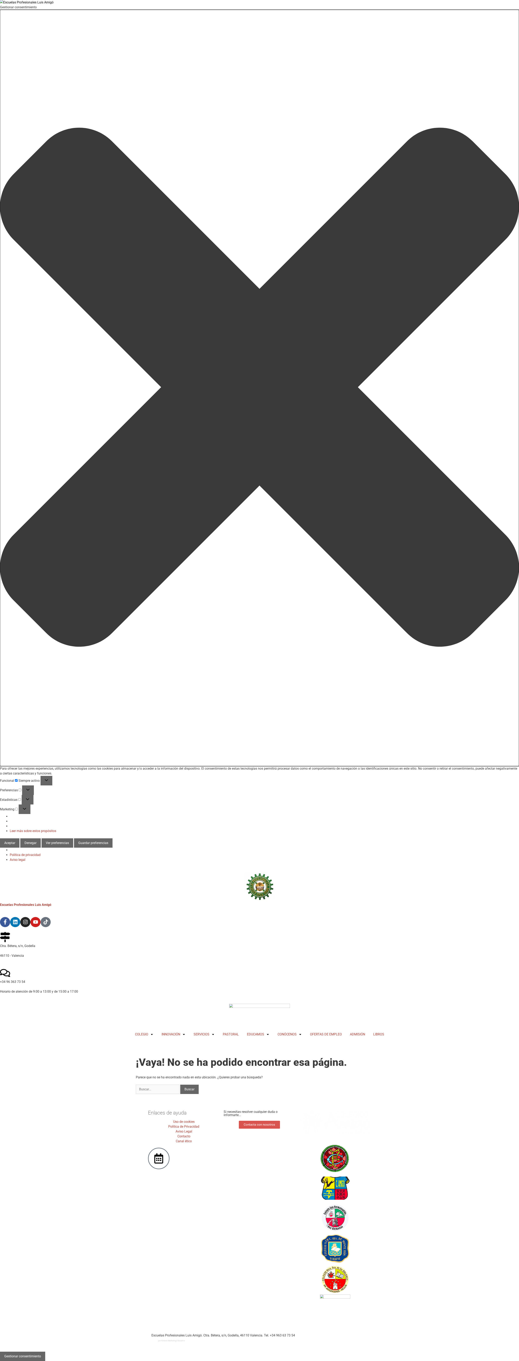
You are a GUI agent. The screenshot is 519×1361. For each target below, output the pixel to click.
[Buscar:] (158, 1089)
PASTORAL (231, 1034)
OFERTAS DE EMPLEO (326, 1034)
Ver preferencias (57, 843)
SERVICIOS (201, 1034)
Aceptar (9, 843)
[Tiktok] (46, 922)
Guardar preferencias (93, 843)
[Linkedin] (15, 922)
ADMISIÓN (357, 1034)
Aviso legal (17, 860)
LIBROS (378, 1034)
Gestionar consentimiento (22, 1356)
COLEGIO (141, 1034)
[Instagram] (25, 922)
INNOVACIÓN (171, 1034)
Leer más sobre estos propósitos (33, 831)
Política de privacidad (25, 855)
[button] (259, 388)
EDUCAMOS (255, 1034)
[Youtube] (35, 922)
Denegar (30, 843)
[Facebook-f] (5, 922)
